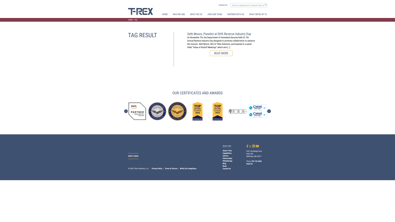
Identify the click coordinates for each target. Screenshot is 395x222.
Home (165, 14)
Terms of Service (171, 168)
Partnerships (227, 158)
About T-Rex (227, 151)
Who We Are (179, 14)
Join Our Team (214, 14)
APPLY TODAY (133, 156)
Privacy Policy (157, 168)
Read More (221, 53)
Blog (224, 163)
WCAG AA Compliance (188, 168)
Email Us (249, 164)
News (225, 166)
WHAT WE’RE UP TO (258, 14)
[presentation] (126, 111)
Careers (225, 156)
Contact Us (223, 5)
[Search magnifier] (265, 4)
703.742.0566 (256, 161)
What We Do (196, 14)
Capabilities (227, 153)
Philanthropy (227, 161)
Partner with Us (235, 14)
